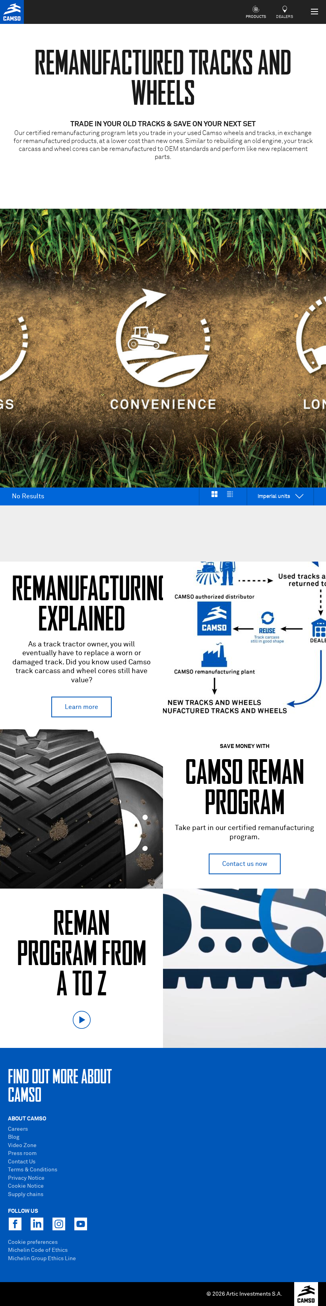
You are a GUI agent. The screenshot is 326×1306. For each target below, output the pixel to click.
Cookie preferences (33, 1242)
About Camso (27, 1119)
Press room (22, 1153)
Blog (13, 1137)
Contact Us (21, 1162)
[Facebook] (15, 1224)
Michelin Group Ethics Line (42, 1258)
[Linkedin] (37, 1224)
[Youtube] (80, 1224)
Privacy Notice (26, 1178)
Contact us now (244, 864)
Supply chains (25, 1194)
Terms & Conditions (32, 1170)
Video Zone (22, 1145)
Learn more (81, 707)
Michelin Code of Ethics (38, 1250)
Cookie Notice (26, 1186)
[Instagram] (58, 1224)
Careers (18, 1129)
